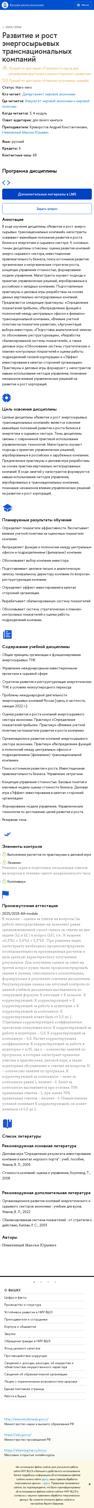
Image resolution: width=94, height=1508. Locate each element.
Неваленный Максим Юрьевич (25, 132)
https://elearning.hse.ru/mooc (25, 1450)
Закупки (10, 1334)
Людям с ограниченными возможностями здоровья (40, 1381)
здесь (45, 1479)
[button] (34, 1282)
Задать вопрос (47, 209)
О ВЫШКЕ (12, 1290)
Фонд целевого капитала (22, 1348)
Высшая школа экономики (27, 5)
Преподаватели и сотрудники (25, 1319)
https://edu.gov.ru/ (17, 1435)
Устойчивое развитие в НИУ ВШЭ (28, 1312)
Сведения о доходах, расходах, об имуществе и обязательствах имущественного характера (38, 1365)
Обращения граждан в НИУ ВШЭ (27, 1341)
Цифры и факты (15, 1297)
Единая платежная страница (24, 1389)
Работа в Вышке (15, 1396)
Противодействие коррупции (25, 1356)
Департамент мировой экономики (48, 94)
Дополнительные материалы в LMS (47, 194)
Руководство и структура (22, 1305)
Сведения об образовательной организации (35, 1374)
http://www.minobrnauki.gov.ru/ (26, 1419)
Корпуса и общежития (20, 1326)
